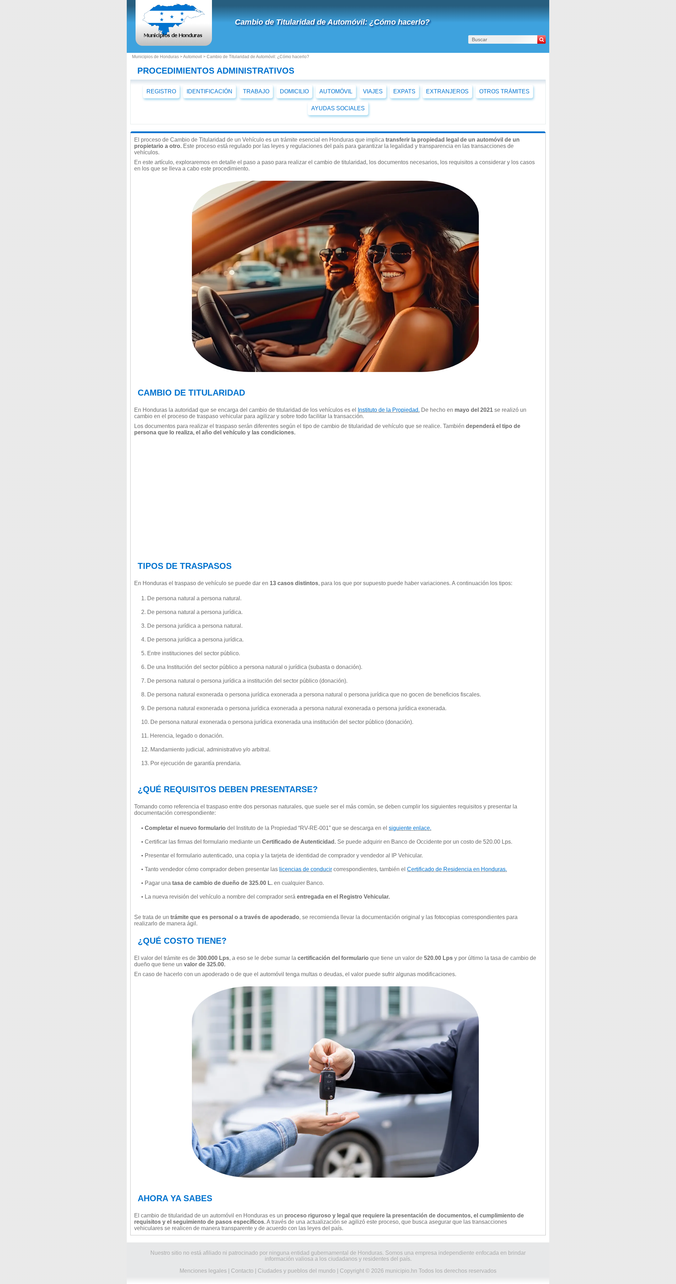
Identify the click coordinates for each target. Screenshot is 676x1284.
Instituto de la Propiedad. (389, 410)
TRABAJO (256, 91)
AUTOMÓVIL (335, 91)
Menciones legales (203, 1271)
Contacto (242, 1271)
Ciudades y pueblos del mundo (297, 1271)
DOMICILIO (294, 91)
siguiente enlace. (410, 828)
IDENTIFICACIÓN (209, 91)
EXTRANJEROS (447, 91)
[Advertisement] (335, 496)
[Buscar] (541, 39)
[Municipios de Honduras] (174, 37)
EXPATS (404, 91)
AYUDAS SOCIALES (338, 108)
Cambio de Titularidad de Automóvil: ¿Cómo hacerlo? (332, 22)
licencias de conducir (305, 869)
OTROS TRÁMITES (504, 91)
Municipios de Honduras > (157, 56)
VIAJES (373, 91)
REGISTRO (161, 91)
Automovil (192, 56)
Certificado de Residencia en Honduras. (457, 869)
